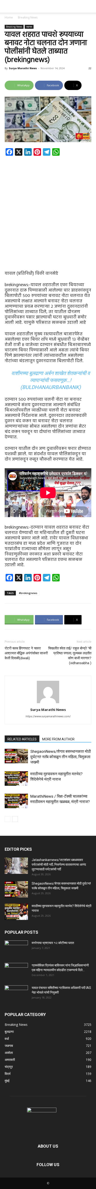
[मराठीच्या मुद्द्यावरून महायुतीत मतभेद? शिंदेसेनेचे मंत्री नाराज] (16, 778)
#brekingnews (28, 593)
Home (9, 17)
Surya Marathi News (23, 68)
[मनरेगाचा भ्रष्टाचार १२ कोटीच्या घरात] (16, 948)
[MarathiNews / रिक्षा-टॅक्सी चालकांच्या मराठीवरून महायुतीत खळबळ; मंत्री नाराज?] (16, 801)
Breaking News (28, 17)
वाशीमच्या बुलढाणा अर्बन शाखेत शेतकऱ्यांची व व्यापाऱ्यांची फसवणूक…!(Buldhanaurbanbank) (50, 380)
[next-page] (15, 819)
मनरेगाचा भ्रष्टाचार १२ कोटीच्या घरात (53, 943)
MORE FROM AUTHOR (58, 739)
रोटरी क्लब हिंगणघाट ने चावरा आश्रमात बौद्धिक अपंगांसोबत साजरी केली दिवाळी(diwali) (26, 653)
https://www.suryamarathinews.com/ (48, 716)
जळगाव (29, 26)
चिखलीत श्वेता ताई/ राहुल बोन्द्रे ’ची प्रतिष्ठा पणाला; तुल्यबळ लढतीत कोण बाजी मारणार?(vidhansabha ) (69, 655)
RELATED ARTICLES (22, 739)
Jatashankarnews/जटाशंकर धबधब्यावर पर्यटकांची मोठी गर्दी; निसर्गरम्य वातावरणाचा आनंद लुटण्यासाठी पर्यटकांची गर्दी (59, 864)
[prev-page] (7, 819)
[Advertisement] (48, 209)
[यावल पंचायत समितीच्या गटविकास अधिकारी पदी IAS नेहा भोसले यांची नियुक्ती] (16, 993)
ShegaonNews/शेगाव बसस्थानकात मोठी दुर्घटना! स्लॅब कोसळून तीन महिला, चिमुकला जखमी (60, 756)
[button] (7, 6)
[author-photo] (48, 703)
